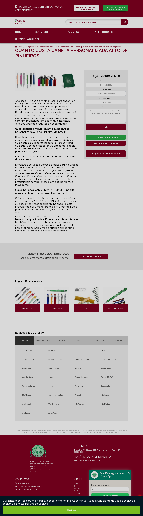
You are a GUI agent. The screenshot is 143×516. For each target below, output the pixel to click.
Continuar (71, 510)
